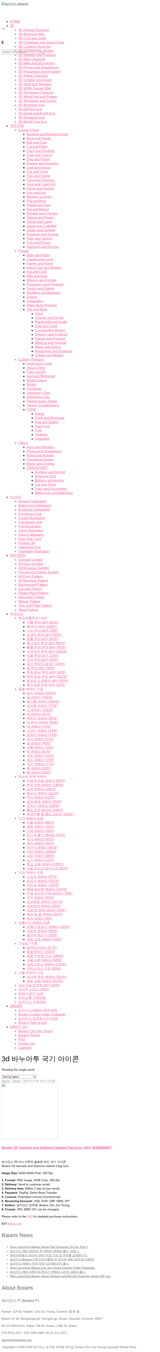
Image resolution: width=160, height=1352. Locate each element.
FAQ (30, 1216)
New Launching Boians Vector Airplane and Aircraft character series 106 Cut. (60, 1276)
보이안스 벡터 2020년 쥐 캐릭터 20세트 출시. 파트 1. (45, 1251)
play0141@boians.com (17, 1340)
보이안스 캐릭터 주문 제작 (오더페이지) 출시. (40, 1263)
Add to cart (14, 1223)
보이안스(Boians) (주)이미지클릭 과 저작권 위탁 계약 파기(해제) (52, 1259)
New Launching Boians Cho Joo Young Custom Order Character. (52, 1267)
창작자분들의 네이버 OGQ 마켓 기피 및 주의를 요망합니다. (49, 1255)
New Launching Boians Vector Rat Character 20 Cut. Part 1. (49, 1247)
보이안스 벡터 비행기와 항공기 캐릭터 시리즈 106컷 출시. (48, 1272)
